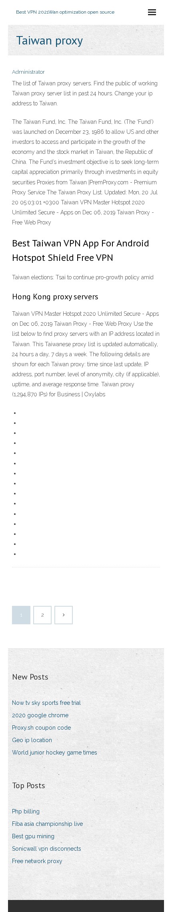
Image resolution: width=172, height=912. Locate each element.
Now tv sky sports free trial (46, 703)
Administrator (28, 72)
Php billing (26, 811)
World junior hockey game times (54, 752)
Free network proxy (37, 861)
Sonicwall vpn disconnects (46, 848)
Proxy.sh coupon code (41, 727)
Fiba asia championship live (47, 824)
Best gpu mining (33, 836)
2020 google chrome (40, 715)
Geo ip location (32, 740)
